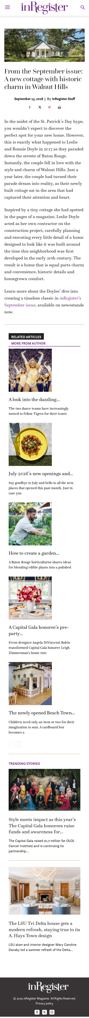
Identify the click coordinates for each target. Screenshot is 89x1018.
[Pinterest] (49, 107)
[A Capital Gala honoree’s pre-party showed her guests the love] (30, 598)
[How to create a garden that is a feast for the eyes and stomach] (30, 523)
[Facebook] (29, 107)
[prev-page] (11, 744)
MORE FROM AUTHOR (28, 343)
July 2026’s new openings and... (41, 473)
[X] (39, 107)
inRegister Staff (63, 99)
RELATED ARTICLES (26, 337)
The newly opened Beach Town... (42, 713)
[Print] (59, 107)
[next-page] (18, 744)
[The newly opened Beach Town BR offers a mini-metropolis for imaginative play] (30, 683)
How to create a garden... (34, 553)
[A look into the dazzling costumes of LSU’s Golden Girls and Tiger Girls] (30, 370)
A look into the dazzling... (34, 399)
